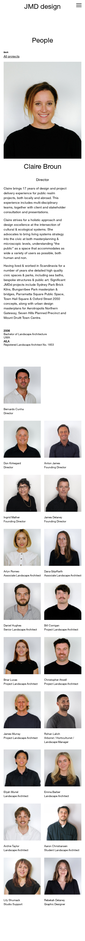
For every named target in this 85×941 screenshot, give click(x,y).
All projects (11, 56)
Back (6, 52)
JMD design (42, 6)
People (42, 40)
